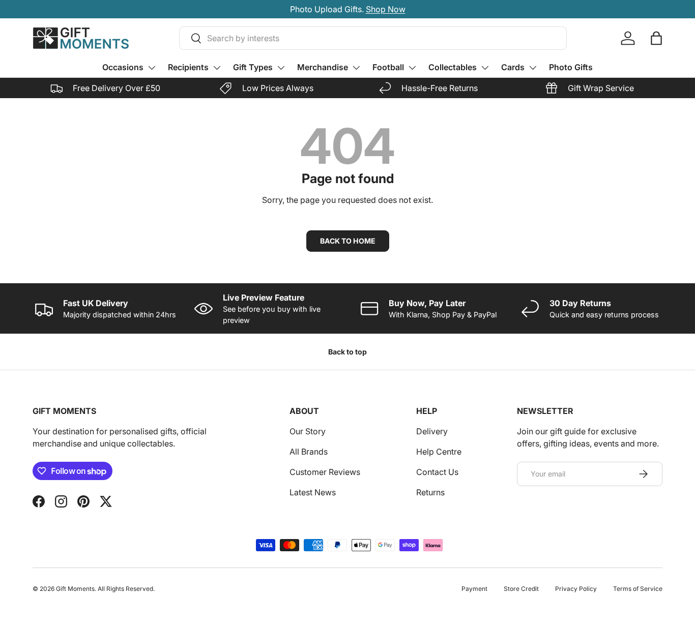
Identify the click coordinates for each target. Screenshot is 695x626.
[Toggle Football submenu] (412, 68)
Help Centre (438, 451)
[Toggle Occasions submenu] (152, 68)
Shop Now (386, 9)
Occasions (122, 67)
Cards (513, 67)
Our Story (307, 431)
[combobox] (373, 38)
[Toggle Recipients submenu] (217, 68)
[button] (656, 38)
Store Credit (521, 588)
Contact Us (437, 472)
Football (388, 67)
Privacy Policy (576, 588)
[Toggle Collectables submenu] (485, 68)
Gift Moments (75, 588)
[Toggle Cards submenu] (533, 68)
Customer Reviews (324, 472)
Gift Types (253, 67)
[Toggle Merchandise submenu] (356, 68)
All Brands (308, 451)
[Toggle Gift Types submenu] (281, 68)
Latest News (312, 492)
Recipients (188, 67)
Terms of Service (637, 588)
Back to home (347, 240)
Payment (474, 588)
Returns (430, 492)
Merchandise (322, 67)
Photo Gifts (571, 67)
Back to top (347, 351)
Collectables (452, 67)
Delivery (432, 431)
